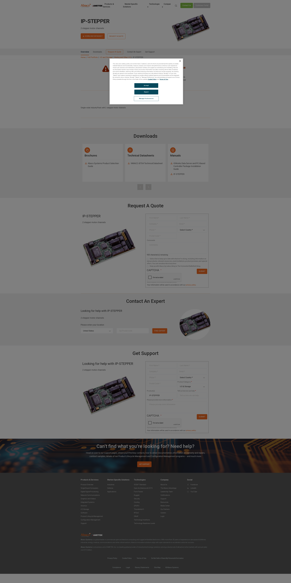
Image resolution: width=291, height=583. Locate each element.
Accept (146, 85)
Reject (146, 92)
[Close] (180, 61)
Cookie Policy (152, 79)
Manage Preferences (146, 98)
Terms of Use (164, 79)
